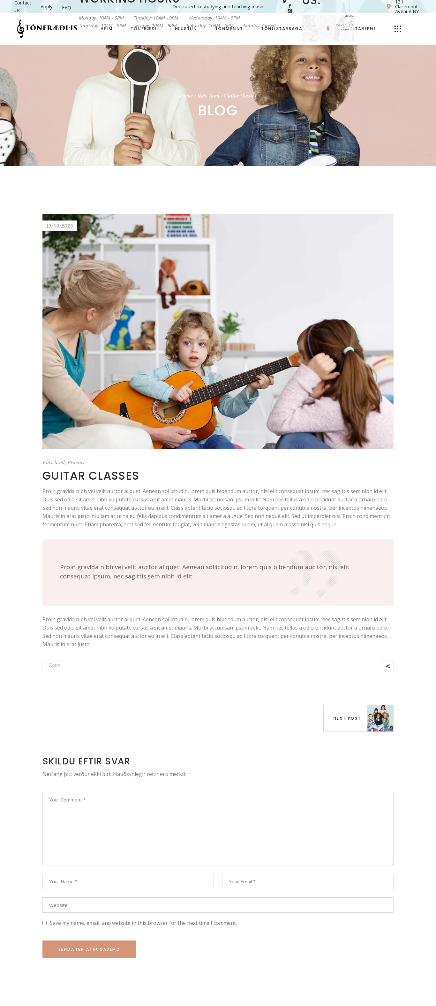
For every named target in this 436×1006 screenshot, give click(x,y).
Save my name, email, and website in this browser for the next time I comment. (143, 922)
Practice (76, 463)
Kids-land (208, 96)
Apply (47, 6)
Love (54, 665)
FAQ (66, 7)
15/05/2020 (59, 226)
